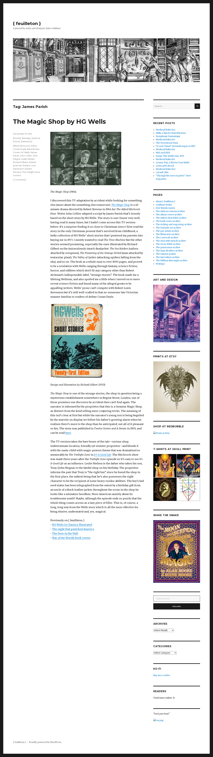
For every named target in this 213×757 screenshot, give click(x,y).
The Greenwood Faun (167, 143)
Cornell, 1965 (162, 172)
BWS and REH (163, 152)
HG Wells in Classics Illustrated (72, 524)
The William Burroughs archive (171, 260)
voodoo (17, 175)
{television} (26, 141)
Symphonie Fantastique (168, 136)
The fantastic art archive (168, 227)
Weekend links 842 (165, 149)
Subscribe (176, 606)
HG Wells (25, 152)
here (68, 432)
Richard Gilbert (20, 162)
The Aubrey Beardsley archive (171, 218)
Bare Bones (33, 149)
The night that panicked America (73, 529)
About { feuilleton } (165, 201)
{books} (17, 138)
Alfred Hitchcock (21, 146)
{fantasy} (26, 138)
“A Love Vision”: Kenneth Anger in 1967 (175, 146)
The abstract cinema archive (170, 211)
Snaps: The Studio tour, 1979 (170, 156)
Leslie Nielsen (28, 159)
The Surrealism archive (168, 257)
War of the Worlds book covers (71, 537)
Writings (160, 263)
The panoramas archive (168, 247)
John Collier (26, 155)
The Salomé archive (166, 254)
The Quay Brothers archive (169, 250)
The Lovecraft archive (167, 237)
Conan (16, 152)
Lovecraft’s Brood (165, 166)
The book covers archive (168, 221)
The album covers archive (169, 214)
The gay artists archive (167, 231)
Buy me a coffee (161, 675)
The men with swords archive (171, 241)
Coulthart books (164, 204)
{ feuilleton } (27, 23)
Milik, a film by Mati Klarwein (171, 133)
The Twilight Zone (31, 172)
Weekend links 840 (165, 169)
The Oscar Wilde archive (168, 244)
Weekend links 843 (165, 139)
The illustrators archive (167, 234)
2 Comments (19, 179)
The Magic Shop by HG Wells (59, 121)
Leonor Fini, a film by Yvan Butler (173, 162)
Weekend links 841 (165, 159)
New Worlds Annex (165, 208)
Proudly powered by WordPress (45, 742)
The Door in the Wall (65, 533)
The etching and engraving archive (174, 224)
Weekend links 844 (165, 129)
